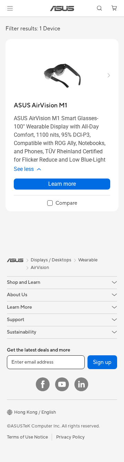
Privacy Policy (70, 437)
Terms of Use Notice (27, 437)
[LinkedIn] (81, 384)
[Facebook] (43, 384)
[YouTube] (62, 384)
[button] (10, 8)
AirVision (40, 267)
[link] (62, 8)
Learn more (62, 184)
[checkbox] (62, 203)
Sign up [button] (102, 362)
